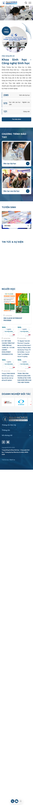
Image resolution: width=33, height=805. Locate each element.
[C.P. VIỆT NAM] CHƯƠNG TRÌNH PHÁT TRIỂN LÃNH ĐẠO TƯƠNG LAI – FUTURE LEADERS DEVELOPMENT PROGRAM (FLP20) (8, 347)
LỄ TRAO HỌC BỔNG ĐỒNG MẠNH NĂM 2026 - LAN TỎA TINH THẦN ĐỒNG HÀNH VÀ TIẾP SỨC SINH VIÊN (13, 273)
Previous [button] (30, 14)
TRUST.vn (12, 460)
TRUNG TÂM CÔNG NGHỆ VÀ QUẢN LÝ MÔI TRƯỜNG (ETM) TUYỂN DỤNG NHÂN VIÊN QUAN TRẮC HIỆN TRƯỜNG (24, 378)
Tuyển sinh (9, 207)
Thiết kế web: (5, 460)
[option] (16, 13)
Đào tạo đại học (10, 163)
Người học (8, 289)
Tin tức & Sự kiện (12, 242)
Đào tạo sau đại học (11, 191)
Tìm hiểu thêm (16, 119)
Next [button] (30, 11)
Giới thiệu (7, 226)
